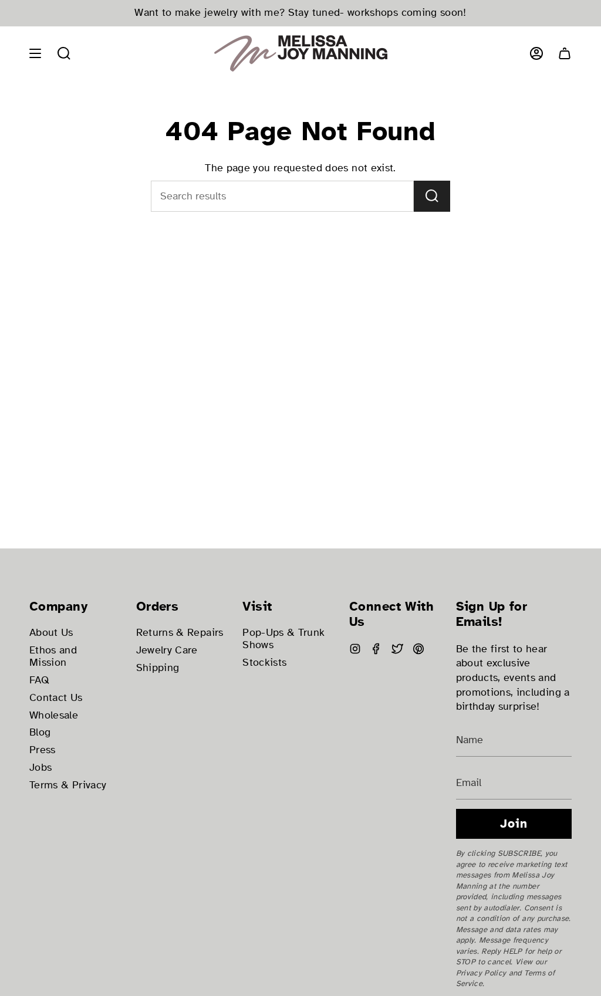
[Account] (536, 53)
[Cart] (565, 53)
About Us (51, 632)
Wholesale (53, 715)
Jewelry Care (167, 650)
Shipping (158, 668)
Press (42, 750)
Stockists (264, 662)
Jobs (40, 767)
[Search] (432, 196)
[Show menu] (35, 53)
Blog (39, 732)
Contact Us (56, 698)
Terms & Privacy (67, 785)
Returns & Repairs (180, 632)
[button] (64, 53)
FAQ (39, 680)
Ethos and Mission (53, 656)
